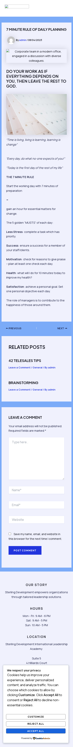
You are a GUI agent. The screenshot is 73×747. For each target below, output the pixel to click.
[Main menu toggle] (63, 8)
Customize (36, 716)
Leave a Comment (20, 367)
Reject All (35, 723)
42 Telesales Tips (25, 360)
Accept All (35, 731)
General (37, 367)
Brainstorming (23, 382)
